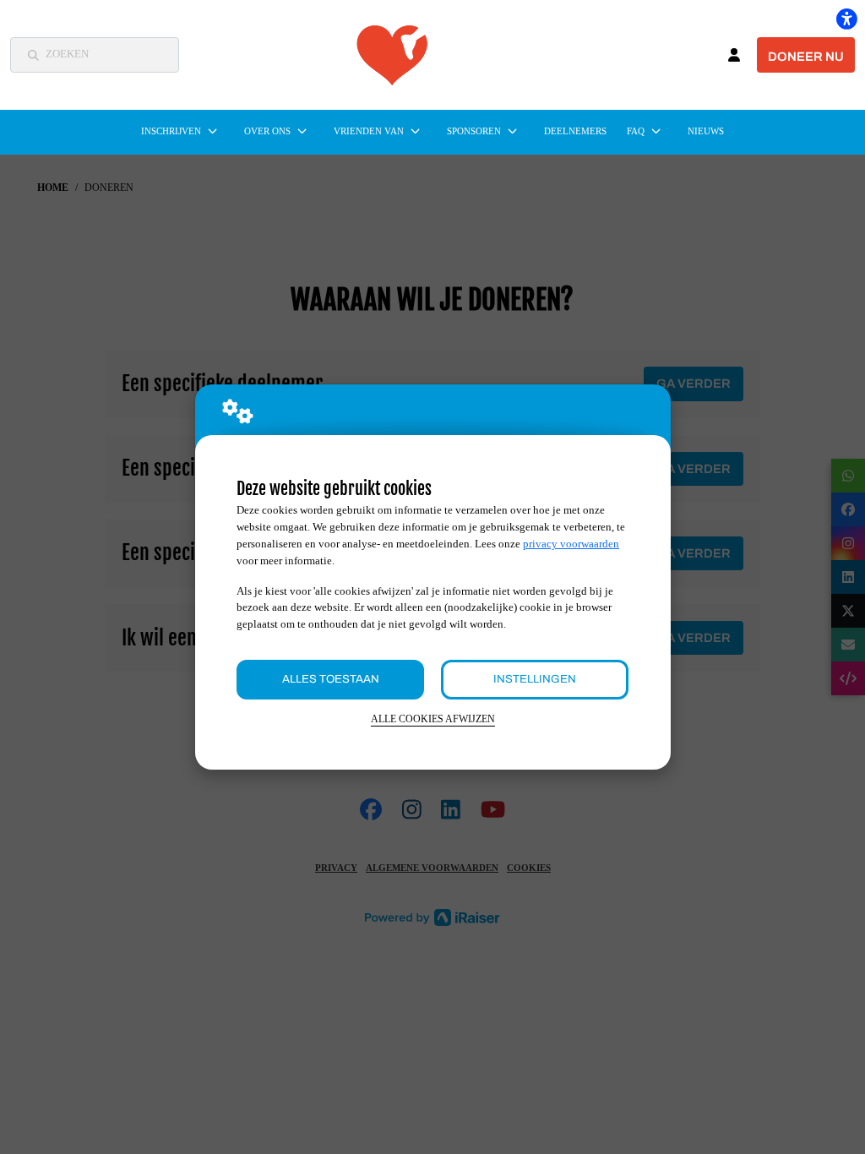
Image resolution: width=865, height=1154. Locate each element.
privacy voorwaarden (571, 543)
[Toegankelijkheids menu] (846, 18)
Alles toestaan (330, 678)
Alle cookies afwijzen (433, 719)
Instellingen (534, 678)
